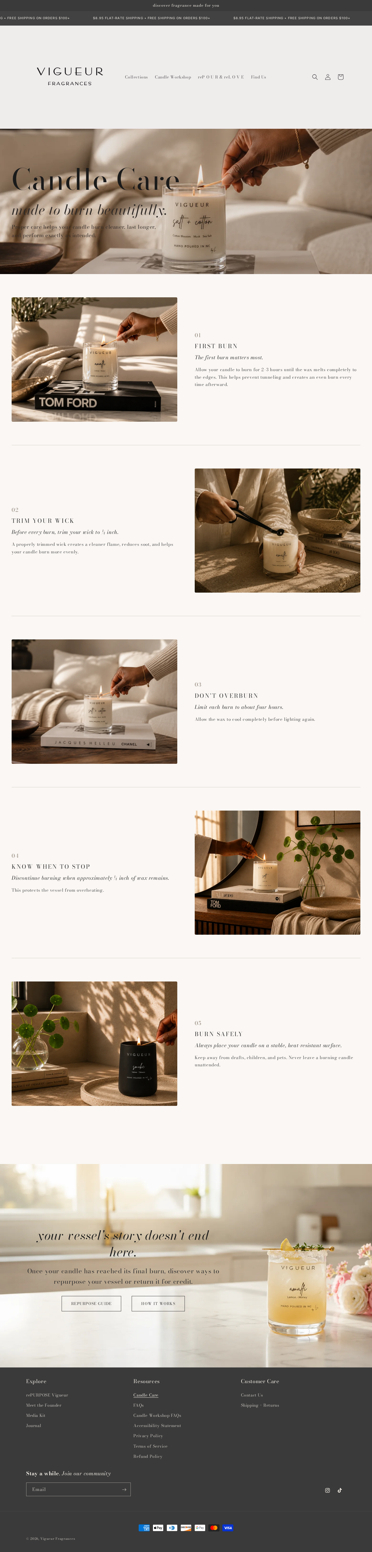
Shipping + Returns (260, 1405)
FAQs (138, 1405)
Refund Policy (147, 1456)
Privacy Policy (148, 1436)
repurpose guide (91, 1303)
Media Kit (35, 1415)
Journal (33, 1425)
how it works (158, 1303)
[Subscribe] (124, 1489)
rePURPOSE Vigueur (47, 1395)
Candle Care (145, 1395)
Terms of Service (150, 1446)
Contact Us (252, 1395)
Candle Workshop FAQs (157, 1415)
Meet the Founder (44, 1405)
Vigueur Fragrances (57, 1538)
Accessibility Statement (157, 1425)
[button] (315, 77)
